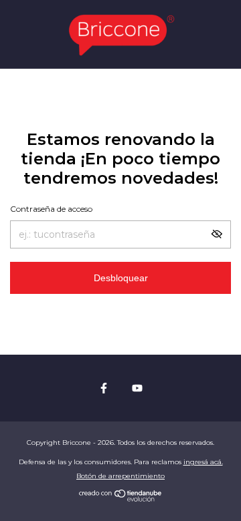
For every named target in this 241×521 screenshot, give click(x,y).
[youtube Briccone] (137, 388)
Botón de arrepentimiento (120, 476)
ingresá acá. (203, 462)
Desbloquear (121, 278)
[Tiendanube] (121, 498)
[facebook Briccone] (103, 388)
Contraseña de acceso (51, 209)
